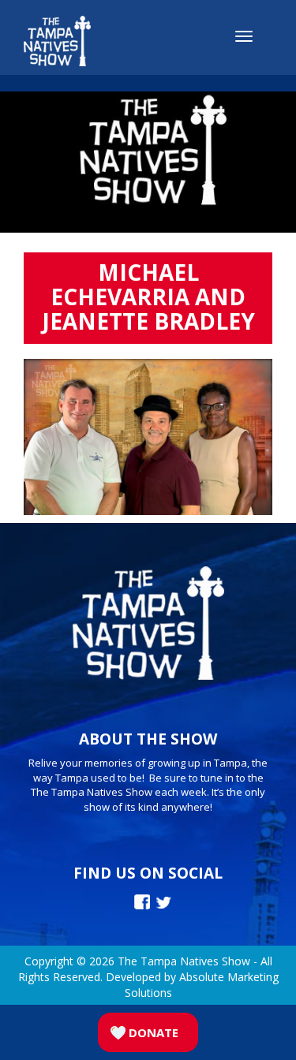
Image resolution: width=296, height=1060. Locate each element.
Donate (153, 1032)
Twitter (163, 903)
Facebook (142, 901)
